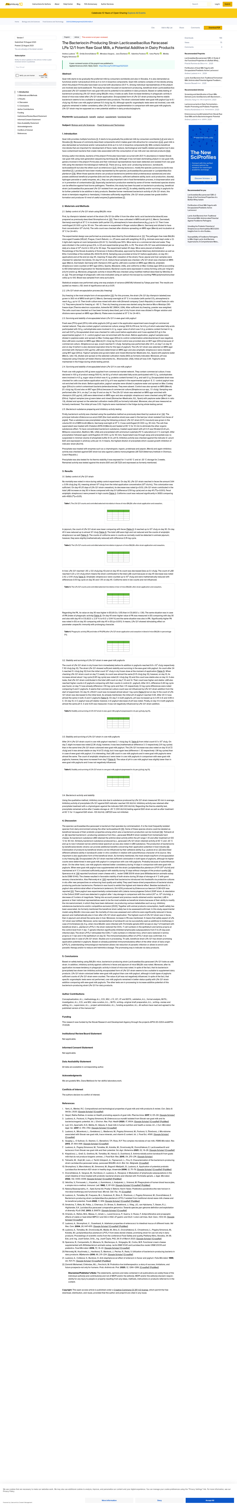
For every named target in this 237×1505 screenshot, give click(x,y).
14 (163, 414)
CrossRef (98, 1112)
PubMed (164, 1122)
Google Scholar (86, 1112)
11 (143, 236)
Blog (78, 4)
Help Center (68, 4)
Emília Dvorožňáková (88, 54)
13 (112, 296)
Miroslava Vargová (107, 54)
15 (123, 829)
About (57, 4)
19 (78, 874)
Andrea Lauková (68, 54)
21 (72, 892)
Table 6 (134, 742)
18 (77, 859)
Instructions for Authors (41, 4)
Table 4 (97, 616)
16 (161, 832)
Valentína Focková (138, 54)
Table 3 (81, 577)
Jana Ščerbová (122, 54)
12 (66, 275)
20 (104, 880)
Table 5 (161, 671)
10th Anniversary (90, 4)
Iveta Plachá (154, 54)
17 (160, 850)
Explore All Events (137, 13)
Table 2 (130, 529)
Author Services (107, 4)
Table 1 (112, 494)
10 (111, 220)
